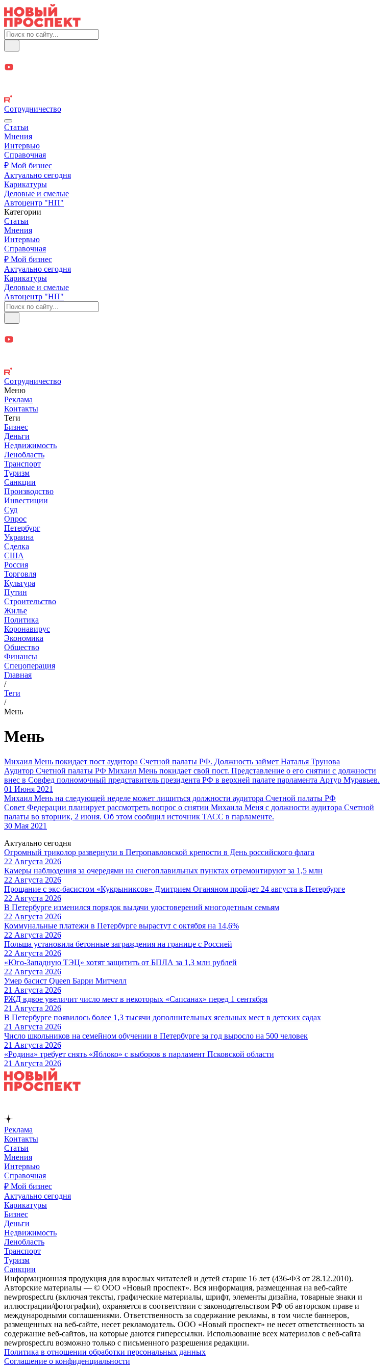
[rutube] (196, 100)
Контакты (21, 408)
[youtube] (196, 68)
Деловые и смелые (36, 193)
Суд (10, 509)
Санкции (20, 482)
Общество (21, 647)
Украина (19, 537)
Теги (12, 693)
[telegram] (196, 56)
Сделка (16, 546)
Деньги (17, 436)
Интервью (22, 145)
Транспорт (22, 463)
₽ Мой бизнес (28, 165)
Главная (18, 674)
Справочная (25, 154)
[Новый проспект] (42, 24)
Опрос (15, 518)
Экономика (23, 638)
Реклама (18, 399)
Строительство (30, 601)
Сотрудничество (32, 109)
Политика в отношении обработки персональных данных (105, 1352)
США (14, 555)
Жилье (15, 610)
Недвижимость (30, 445)
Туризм (17, 473)
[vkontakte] (196, 90)
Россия (16, 564)
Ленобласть (24, 454)
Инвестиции (26, 500)
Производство (29, 491)
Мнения (18, 136)
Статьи (16, 127)
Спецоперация (29, 665)
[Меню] (8, 120)
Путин (15, 592)
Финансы (20, 656)
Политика (21, 619)
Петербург (22, 528)
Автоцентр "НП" (34, 202)
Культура (19, 583)
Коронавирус (27, 629)
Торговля (20, 574)
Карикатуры (25, 184)
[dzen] (196, 79)
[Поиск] (11, 45)
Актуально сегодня (37, 175)
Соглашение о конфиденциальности (67, 1361)
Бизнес (16, 427)
